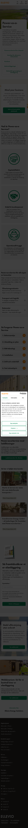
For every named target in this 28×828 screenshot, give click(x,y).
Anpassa (13, 428)
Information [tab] (14, 397)
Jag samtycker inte (14, 433)
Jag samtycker (14, 423)
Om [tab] (23, 397)
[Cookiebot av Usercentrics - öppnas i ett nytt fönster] (20, 394)
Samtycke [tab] (5, 397)
